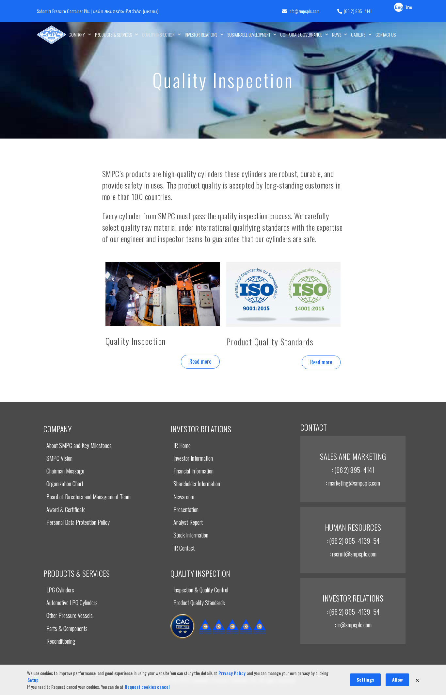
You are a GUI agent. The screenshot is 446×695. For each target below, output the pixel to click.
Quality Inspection (158, 34)
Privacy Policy (232, 673)
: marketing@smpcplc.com (353, 482)
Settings (365, 679)
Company (77, 34)
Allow (397, 679)
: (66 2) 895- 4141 (353, 470)
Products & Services (113, 34)
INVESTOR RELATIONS (201, 34)
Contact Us (385, 34)
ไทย (409, 8)
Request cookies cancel (147, 686)
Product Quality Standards (270, 341)
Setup (33, 679)
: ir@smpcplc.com (353, 624)
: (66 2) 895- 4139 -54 (353, 541)
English (399, 8)
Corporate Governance (301, 34)
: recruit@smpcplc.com (352, 553)
